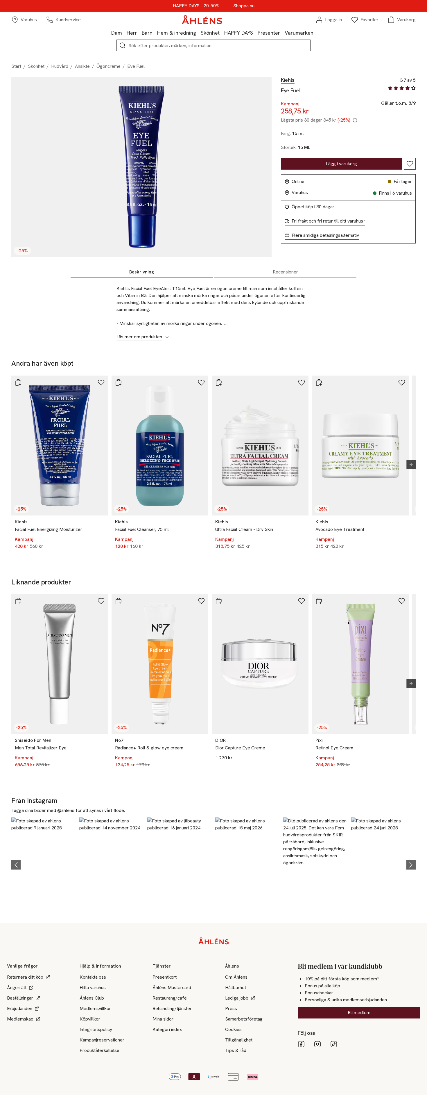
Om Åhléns (236, 977)
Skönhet (210, 32)
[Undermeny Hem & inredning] (198, 32)
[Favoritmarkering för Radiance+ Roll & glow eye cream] (201, 601)
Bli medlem (359, 1012)
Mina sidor (162, 1019)
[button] (43, 864)
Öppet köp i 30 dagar (313, 207)
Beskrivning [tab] (141, 272)
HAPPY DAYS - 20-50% (196, 6)
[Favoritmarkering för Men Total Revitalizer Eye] (101, 601)
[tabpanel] (213, 309)
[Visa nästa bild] (409, 465)
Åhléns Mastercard (171, 987)
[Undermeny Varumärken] (316, 32)
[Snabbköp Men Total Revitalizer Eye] (18, 601)
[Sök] (122, 45)
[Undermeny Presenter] (282, 32)
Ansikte (82, 66)
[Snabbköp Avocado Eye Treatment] (319, 383)
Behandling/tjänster (172, 1008)
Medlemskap (20, 1019)
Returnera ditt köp (25, 977)
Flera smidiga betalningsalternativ (325, 235)
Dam (116, 32)
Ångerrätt (16, 987)
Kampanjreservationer (102, 1040)
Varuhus (300, 192)
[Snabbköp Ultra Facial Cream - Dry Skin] (219, 383)
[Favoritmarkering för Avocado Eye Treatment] (402, 383)
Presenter (269, 32)
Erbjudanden (19, 1008)
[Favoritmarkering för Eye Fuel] (410, 164)
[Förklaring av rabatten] (355, 120)
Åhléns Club (92, 998)
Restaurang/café (169, 998)
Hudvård (59, 66)
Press (231, 1008)
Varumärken (299, 32)
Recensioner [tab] (285, 272)
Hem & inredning (176, 32)
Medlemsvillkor (95, 1008)
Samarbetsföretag (244, 1019)
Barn (147, 32)
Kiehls (288, 80)
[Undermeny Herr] (139, 32)
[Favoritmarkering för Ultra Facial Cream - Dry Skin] (301, 383)
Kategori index (167, 1029)
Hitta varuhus (93, 987)
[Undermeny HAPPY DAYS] (255, 32)
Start (16, 66)
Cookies (233, 1029)
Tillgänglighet (238, 1040)
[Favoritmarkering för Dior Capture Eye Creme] (301, 601)
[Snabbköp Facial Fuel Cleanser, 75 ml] (118, 383)
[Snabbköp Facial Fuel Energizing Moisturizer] (18, 383)
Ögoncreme (108, 66)
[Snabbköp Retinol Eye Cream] (319, 601)
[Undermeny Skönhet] (222, 32)
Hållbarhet (235, 987)
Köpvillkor (90, 1019)
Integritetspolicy (96, 1029)
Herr (132, 32)
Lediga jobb (236, 998)
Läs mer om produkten (139, 337)
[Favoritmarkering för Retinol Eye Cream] (402, 601)
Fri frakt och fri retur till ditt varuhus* (328, 221)
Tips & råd (235, 1050)
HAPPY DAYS (238, 32)
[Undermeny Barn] (155, 32)
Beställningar (20, 998)
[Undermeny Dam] (124, 32)
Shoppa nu (243, 6)
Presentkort (164, 977)
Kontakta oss (93, 977)
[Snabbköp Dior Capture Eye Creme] (219, 601)
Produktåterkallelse (99, 1050)
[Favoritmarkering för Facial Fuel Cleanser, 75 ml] (201, 383)
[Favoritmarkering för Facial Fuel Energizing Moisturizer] (101, 383)
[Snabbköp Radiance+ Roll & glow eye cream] (118, 601)
